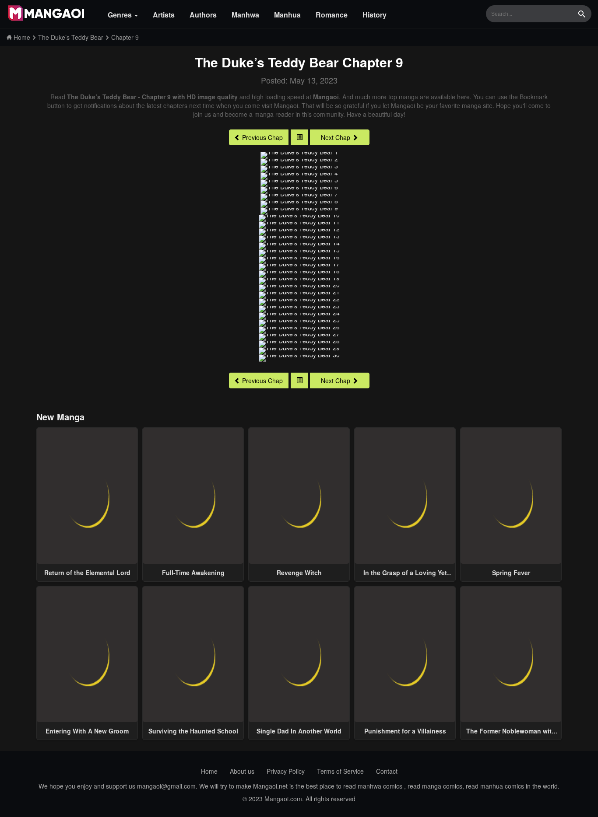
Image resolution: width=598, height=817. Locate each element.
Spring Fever (511, 572)
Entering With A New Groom (87, 730)
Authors (203, 15)
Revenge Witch (299, 572)
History (374, 15)
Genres (121, 15)
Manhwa (245, 15)
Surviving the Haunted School (193, 730)
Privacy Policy (286, 771)
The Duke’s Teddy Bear (267, 61)
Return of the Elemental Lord (87, 572)
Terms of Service (340, 771)
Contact (386, 771)
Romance (332, 15)
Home (209, 771)
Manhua (287, 15)
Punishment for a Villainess (405, 730)
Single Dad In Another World (299, 730)
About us (242, 771)
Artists (164, 15)
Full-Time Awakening (193, 572)
